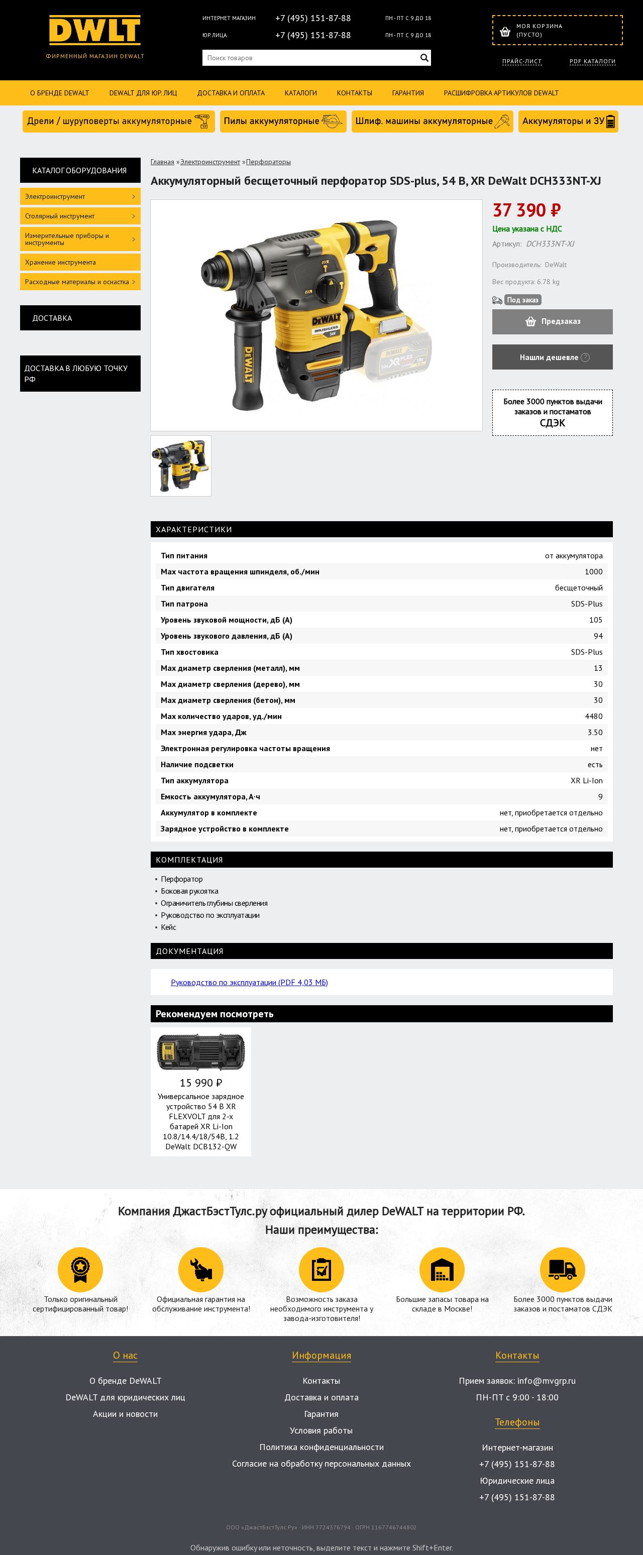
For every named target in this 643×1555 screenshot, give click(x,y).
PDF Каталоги (593, 61)
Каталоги (301, 92)
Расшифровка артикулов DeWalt (501, 92)
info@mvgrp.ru (546, 1380)
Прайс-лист (522, 61)
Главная (162, 161)
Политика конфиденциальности (321, 1447)
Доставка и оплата (231, 92)
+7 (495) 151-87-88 (313, 18)
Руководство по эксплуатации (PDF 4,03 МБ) (249, 982)
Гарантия (408, 92)
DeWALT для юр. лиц (143, 92)
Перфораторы (268, 161)
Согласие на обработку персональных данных (321, 1463)
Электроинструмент (210, 161)
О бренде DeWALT (59, 92)
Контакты (354, 92)
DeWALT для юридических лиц (125, 1397)
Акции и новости (125, 1413)
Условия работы (321, 1430)
